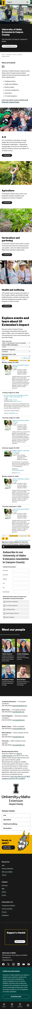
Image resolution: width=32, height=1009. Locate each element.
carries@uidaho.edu (18, 720)
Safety (4, 892)
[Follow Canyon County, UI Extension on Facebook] (3, 66)
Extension (8, 54)
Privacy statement (7, 868)
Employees (5, 915)
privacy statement (10, 991)
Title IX (4, 875)
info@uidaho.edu (7, 960)
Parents (4, 912)
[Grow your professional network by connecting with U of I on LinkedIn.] (18, 964)
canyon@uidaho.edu (9, 46)
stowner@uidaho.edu (18, 728)
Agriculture (7, 819)
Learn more (7, 155)
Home (3, 54)
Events (4, 895)
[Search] (27, 2)
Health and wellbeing (10, 824)
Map (3, 888)
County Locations (17, 54)
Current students (7, 909)
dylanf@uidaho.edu (18, 712)
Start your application (7, 847)
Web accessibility (7, 872)
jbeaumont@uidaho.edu (19, 705)
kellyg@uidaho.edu (18, 737)
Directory (5, 885)
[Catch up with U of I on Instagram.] (13, 964)
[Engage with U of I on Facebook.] (3, 964)
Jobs (3, 865)
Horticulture (7, 828)
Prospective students (8, 905)
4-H (4, 815)
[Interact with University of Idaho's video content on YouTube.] (23, 964)
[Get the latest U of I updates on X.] (8, 964)
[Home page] (3, 3)
